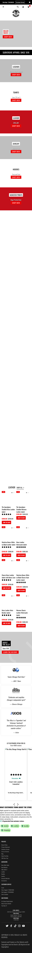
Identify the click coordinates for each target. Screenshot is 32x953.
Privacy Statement (5, 847)
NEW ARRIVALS (6, 355)
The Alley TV (4, 906)
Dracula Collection (5, 878)
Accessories (4, 881)
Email (2, 888)
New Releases (4, 867)
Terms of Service (5, 851)
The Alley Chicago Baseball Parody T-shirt (8, 338)
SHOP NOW (8, 37)
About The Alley (4, 856)
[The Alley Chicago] (16, 13)
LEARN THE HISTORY (10, 652)
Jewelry (3, 876)
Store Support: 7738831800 (7, 890)
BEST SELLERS (6, 213)
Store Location (4, 894)
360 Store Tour (4, 858)
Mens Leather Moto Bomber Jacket (7, 611)
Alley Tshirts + (4, 869)
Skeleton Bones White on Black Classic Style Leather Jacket (22, 577)
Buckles (3, 874)
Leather (3, 872)
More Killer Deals (5, 865)
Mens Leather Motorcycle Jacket (21, 338)
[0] (28, 7)
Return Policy (4, 845)
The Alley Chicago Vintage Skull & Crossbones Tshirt (21, 234)
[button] (7, 236)
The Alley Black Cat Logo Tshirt (7, 233)
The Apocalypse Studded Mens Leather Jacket (8, 509)
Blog (2, 854)
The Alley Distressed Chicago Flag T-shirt (8, 303)
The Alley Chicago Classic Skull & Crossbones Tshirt (21, 304)
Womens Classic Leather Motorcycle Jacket (7, 269)
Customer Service (20, 2)
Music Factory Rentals (6, 903)
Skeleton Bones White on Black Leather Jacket (8, 543)
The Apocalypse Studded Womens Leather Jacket (21, 509)
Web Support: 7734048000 (7, 892)
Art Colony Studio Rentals (7, 901)
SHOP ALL (19, 487)
